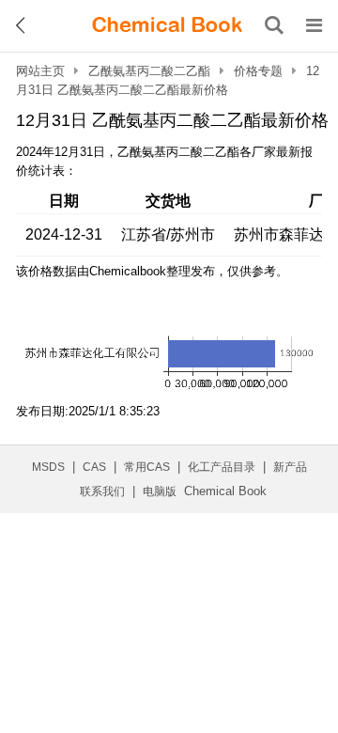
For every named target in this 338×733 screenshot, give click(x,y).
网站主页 (40, 71)
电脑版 (160, 491)
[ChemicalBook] (167, 25)
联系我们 (102, 491)
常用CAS (147, 467)
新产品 (290, 467)
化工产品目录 (221, 467)
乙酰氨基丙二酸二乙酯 (149, 71)
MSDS (48, 467)
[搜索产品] (274, 25)
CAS (94, 467)
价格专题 (258, 71)
